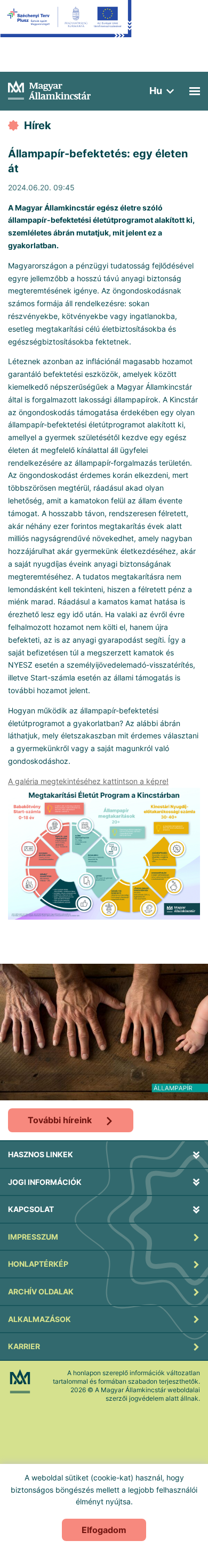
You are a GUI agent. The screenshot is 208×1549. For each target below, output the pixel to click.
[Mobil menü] (194, 91)
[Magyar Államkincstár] (49, 89)
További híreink (60, 1120)
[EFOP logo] (66, 26)
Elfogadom (104, 1530)
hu (155, 90)
